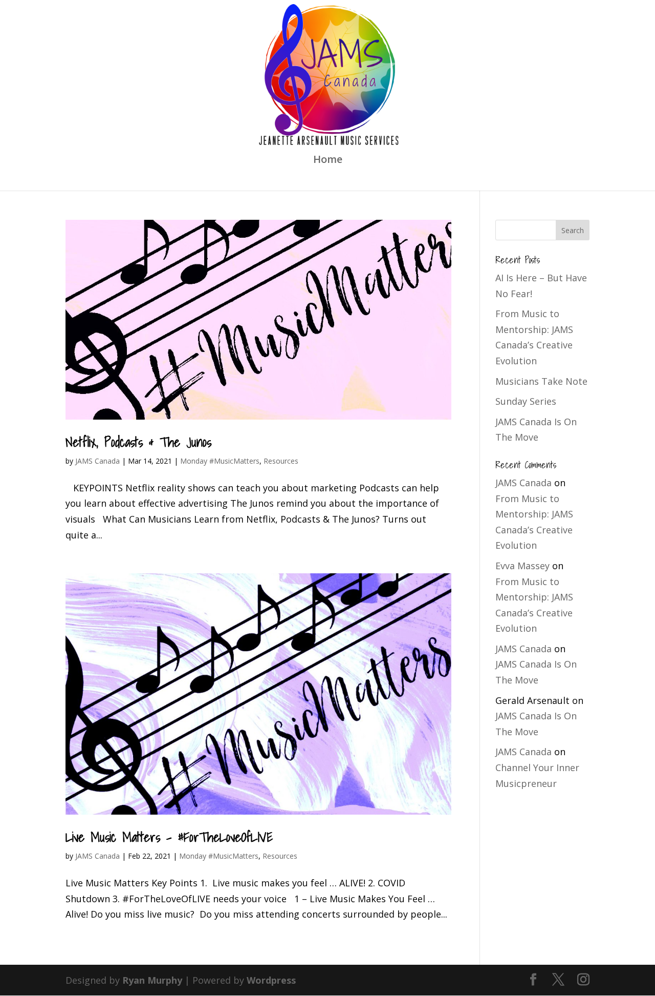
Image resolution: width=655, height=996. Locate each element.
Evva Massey (522, 565)
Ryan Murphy (152, 980)
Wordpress (271, 980)
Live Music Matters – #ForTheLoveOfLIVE (169, 836)
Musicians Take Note (541, 381)
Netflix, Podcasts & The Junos (138, 441)
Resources (281, 461)
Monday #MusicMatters (219, 461)
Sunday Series (525, 401)
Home (327, 161)
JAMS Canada (97, 461)
